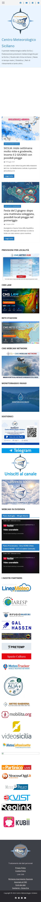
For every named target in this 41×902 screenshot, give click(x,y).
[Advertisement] (20, 88)
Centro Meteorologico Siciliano (26, 893)
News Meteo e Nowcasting (12, 206)
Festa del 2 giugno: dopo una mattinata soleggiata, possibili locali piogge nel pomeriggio (19, 215)
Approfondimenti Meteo (12, 144)
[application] (20, 529)
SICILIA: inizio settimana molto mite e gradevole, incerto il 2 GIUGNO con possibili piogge (18, 153)
